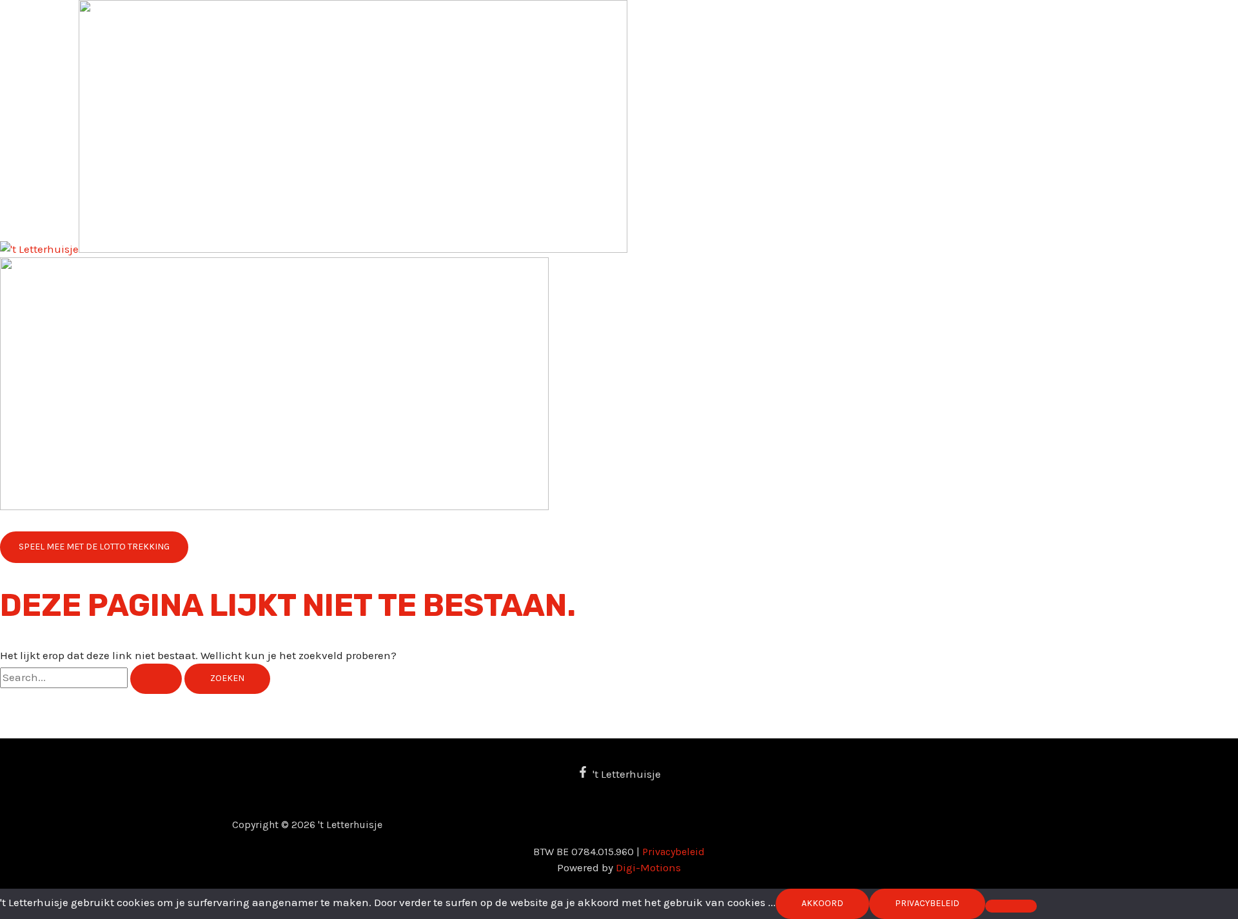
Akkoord (822, 903)
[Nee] (1011, 906)
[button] (94, 547)
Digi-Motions (648, 867)
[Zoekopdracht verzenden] (156, 679)
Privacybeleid (673, 851)
